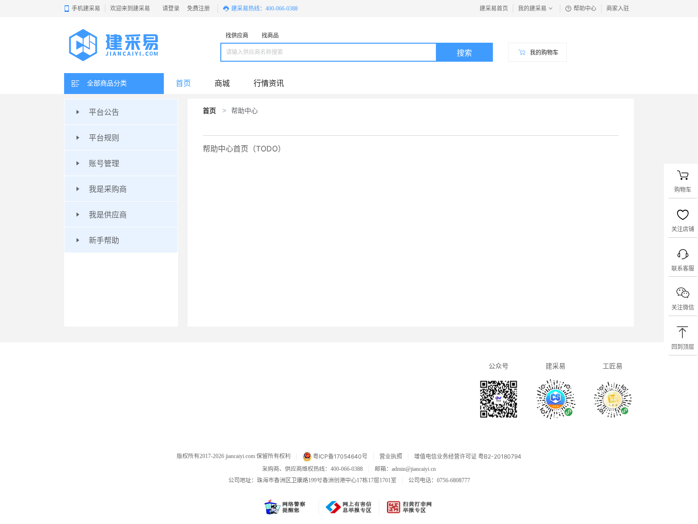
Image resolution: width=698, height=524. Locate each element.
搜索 (464, 52)
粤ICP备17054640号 (340, 456)
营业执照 (390, 456)
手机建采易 (86, 8)
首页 (209, 110)
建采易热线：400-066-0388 (264, 8)
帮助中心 (585, 8)
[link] (209, 110)
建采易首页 (494, 8)
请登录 (170, 8)
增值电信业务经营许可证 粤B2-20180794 (467, 456)
